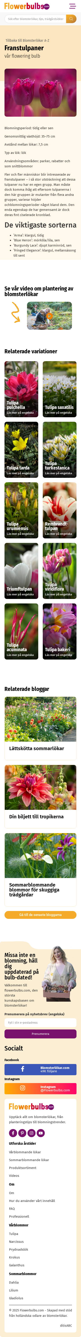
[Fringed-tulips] (40, 93)
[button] (72, 6)
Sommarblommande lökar (29, 1160)
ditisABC (66, 1326)
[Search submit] (71, 19)
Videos (14, 1176)
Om (11, 1193)
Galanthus (16, 1265)
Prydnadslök (18, 1249)
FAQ (12, 1209)
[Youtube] (41, 1133)
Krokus (14, 1257)
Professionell (19, 1217)
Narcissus (16, 1242)
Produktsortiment (22, 1168)
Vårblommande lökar (25, 1152)
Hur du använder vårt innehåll (32, 1201)
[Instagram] (31, 1133)
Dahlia (14, 1282)
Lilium (13, 1290)
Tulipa (13, 1234)
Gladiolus (16, 1298)
